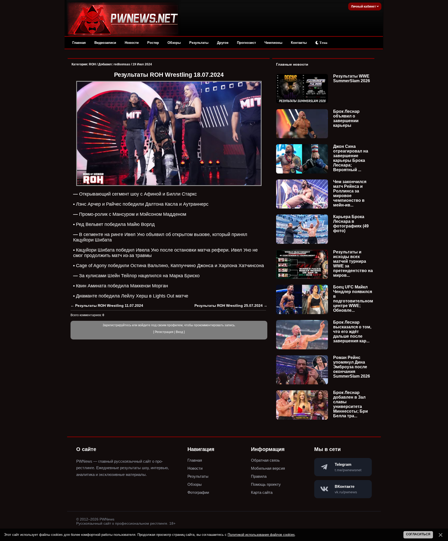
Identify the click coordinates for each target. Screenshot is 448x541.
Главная (79, 43)
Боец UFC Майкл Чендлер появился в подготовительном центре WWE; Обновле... (353, 299)
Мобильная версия (268, 468)
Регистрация (164, 332)
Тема (323, 43)
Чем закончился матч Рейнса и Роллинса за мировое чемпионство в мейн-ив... (349, 193)
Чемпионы (273, 43)
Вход (179, 332)
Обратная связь (265, 460)
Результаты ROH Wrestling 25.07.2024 (228, 305)
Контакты (299, 43)
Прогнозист (246, 43)
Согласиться (418, 534)
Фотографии (198, 492)
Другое (222, 43)
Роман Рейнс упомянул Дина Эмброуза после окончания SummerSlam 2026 (351, 366)
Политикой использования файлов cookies (261, 535)
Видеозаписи (105, 43)
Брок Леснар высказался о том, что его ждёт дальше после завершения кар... (352, 331)
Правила (259, 476)
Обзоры (174, 43)
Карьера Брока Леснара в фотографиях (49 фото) (351, 223)
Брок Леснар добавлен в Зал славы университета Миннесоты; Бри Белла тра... (350, 404)
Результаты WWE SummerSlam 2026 (351, 78)
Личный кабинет (364, 6)
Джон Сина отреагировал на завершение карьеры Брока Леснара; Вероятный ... (350, 158)
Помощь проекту (266, 484)
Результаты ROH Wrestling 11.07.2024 (109, 305)
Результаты (198, 43)
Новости (132, 43)
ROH (92, 64)
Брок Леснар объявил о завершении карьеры (346, 118)
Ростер (153, 43)
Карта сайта (261, 492)
